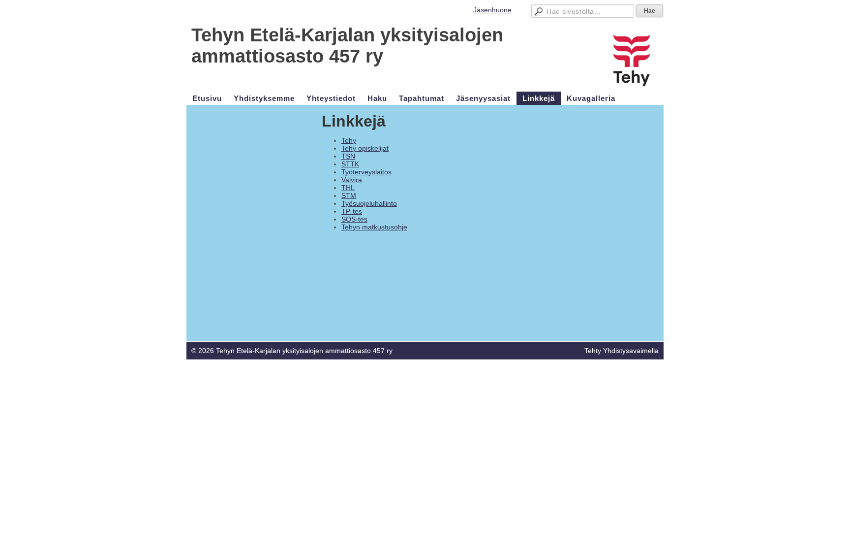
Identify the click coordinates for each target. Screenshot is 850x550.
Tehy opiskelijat (365, 148)
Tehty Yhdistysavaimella (621, 351)
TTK (352, 164)
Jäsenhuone (492, 10)
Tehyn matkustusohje (374, 227)
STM (348, 195)
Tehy (348, 140)
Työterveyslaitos (366, 172)
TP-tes (351, 211)
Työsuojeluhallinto (369, 203)
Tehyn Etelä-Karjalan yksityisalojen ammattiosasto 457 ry (347, 45)
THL (348, 188)
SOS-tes (354, 219)
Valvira (351, 180)
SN (350, 156)
